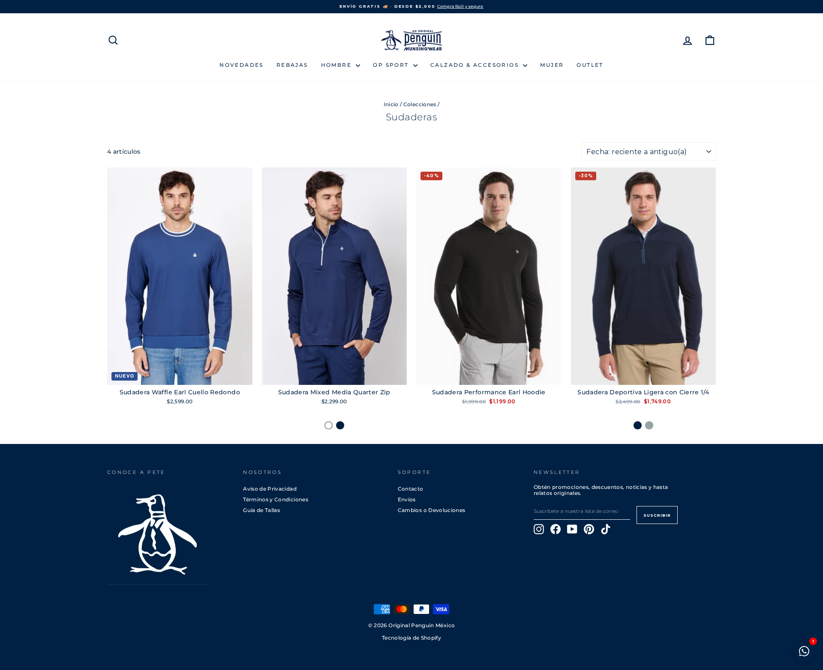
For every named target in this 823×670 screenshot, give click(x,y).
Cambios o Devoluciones (432, 510)
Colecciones (419, 104)
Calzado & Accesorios (475, 65)
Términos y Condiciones (275, 499)
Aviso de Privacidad (270, 488)
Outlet (590, 65)
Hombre (337, 65)
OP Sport (392, 65)
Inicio (391, 104)
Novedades (241, 65)
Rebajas (292, 65)
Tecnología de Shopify (411, 638)
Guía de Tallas (261, 510)
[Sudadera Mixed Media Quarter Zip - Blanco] (328, 425)
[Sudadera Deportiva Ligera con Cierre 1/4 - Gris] (649, 425)
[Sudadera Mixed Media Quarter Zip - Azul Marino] (340, 425)
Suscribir (657, 515)
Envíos (407, 499)
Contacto (411, 488)
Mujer (552, 65)
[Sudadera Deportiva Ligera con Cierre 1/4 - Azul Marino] (638, 425)
